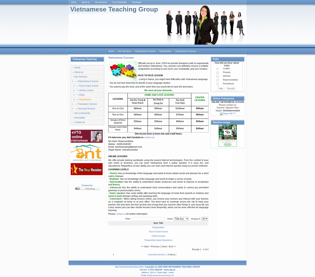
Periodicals (228, 83)
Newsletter (80, 117)
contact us (149, 137)
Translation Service (87, 104)
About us (79, 72)
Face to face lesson (88, 86)
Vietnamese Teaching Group (114, 9)
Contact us (80, 122)
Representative (230, 80)
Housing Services (86, 108)
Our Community (82, 113)
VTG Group (90, 189)
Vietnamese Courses (145, 51)
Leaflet (226, 68)
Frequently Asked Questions (158, 240)
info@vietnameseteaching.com (160, 275)
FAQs (82, 95)
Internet (226, 76)
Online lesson (158, 236)
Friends (226, 72)
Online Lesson (86, 90)
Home (111, 51)
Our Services (124, 51)
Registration (165, 51)
